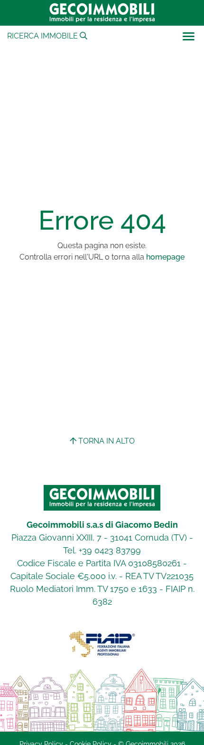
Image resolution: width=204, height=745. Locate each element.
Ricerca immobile (43, 35)
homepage (165, 256)
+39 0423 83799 (110, 550)
